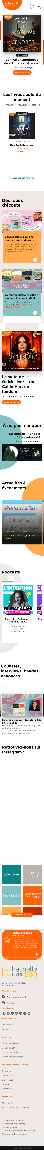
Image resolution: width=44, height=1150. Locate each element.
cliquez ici (35, 948)
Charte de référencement (14, 1134)
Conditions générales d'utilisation (18, 1130)
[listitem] (4, 1013)
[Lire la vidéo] (22, 705)
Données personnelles (13, 1120)
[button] (19, 79)
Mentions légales (10, 1127)
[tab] (9, 105)
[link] (11, 874)
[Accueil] (12, 6)
